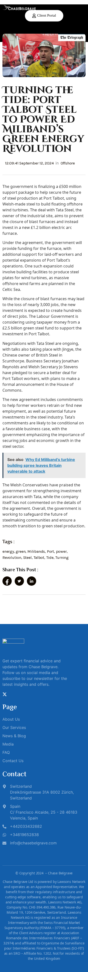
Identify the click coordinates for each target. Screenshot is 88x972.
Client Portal (46, 15)
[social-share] (7, 581)
